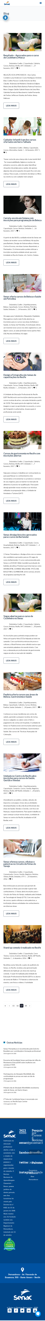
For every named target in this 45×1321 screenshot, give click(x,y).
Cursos (5, 66)
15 (13, 1006)
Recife (17, 66)
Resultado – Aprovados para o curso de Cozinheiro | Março (21, 56)
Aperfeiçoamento (30, 226)
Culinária (37, 63)
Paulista (6, 707)
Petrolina (33, 307)
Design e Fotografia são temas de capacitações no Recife (19, 376)
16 (17, 1006)
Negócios (35, 788)
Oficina (5, 877)
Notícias (12, 66)
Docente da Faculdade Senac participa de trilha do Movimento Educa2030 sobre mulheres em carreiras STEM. (22, 1062)
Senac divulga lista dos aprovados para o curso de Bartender (20, 535)
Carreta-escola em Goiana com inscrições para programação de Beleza (22, 219)
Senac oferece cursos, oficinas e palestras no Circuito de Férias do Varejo (19, 863)
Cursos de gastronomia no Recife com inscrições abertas (21, 454)
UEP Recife (18, 791)
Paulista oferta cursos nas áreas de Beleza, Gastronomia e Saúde (20, 695)
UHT (22, 66)
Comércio (16, 788)
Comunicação (8, 874)
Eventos (18, 956)
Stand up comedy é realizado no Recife (22, 947)
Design (21, 385)
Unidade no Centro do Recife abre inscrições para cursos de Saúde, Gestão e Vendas (19, 778)
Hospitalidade (8, 545)
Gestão (28, 788)
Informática (13, 150)
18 (26, 1006)
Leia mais (11, 105)
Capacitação (28, 63)
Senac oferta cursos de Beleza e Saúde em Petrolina (22, 297)
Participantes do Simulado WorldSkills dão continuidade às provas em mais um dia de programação (19, 1076)
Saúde (20, 150)
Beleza (26, 148)
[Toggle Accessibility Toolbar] (5, 18)
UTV (23, 877)
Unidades (27, 66)
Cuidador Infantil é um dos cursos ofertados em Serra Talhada (19, 140)
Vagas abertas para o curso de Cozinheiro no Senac (18, 617)
